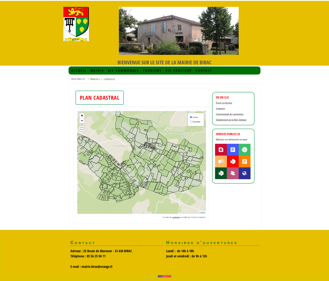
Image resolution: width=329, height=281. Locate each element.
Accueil (79, 70)
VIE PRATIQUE (179, 70)
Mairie (97, 70)
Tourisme (152, 70)
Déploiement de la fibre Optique (231, 120)
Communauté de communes (229, 114)
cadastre (109, 79)
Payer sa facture (224, 103)
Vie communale (123, 70)
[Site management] (164, 276)
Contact (204, 70)
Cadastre (220, 108)
